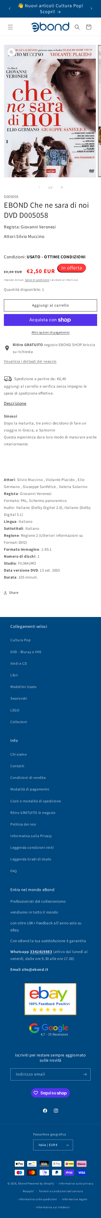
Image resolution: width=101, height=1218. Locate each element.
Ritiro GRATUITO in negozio (33, 812)
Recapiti (28, 1191)
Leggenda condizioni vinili (32, 847)
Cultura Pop (20, 640)
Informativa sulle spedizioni (38, 1199)
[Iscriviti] (84, 1074)
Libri (14, 675)
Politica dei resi (23, 824)
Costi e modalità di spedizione (35, 801)
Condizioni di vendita (28, 777)
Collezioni (18, 721)
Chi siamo (18, 754)
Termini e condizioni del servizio (61, 1191)
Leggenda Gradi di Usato (31, 859)
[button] (10, 27)
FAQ (13, 871)
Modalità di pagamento (29, 789)
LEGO (14, 710)
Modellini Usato (23, 686)
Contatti (17, 766)
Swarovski (18, 698)
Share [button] (14, 592)
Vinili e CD (18, 663)
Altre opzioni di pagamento (51, 332)
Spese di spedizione (37, 280)
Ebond (22, 1183)
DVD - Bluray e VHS (25, 652)
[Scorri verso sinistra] (39, 187)
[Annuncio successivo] (91, 8)
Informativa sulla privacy (76, 1183)
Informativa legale (74, 1199)
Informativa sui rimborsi (53, 1207)
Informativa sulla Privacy (31, 836)
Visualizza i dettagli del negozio (30, 361)
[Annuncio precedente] (9, 8)
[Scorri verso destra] (62, 187)
